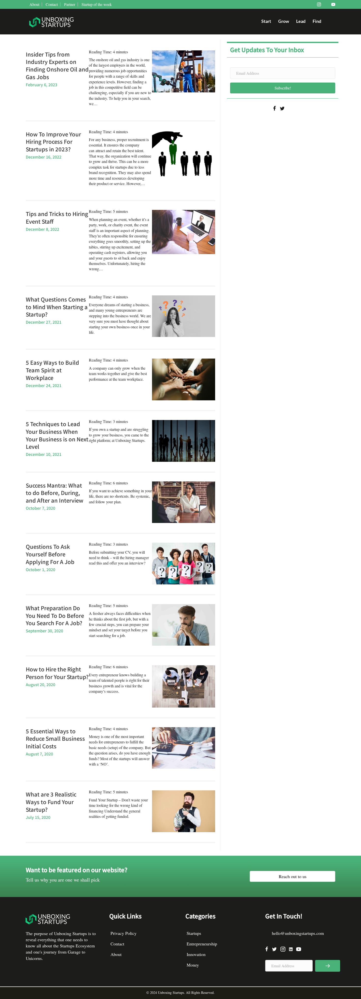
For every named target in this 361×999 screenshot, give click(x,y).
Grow (283, 21)
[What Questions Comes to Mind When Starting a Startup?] (183, 315)
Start (266, 21)
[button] (331, 23)
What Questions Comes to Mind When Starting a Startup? (57, 306)
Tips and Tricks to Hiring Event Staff (57, 217)
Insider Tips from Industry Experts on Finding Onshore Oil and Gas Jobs (57, 65)
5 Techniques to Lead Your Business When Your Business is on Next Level (57, 435)
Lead (300, 21)
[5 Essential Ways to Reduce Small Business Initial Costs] (183, 747)
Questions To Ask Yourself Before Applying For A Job (50, 553)
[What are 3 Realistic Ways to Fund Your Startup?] (183, 810)
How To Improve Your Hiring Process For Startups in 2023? (53, 141)
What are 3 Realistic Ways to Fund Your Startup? (51, 801)
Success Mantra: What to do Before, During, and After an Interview (54, 492)
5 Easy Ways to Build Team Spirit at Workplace (52, 369)
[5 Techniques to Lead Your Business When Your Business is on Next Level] (183, 440)
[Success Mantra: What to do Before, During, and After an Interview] (183, 501)
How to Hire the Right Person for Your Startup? (57, 672)
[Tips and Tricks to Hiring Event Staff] (183, 231)
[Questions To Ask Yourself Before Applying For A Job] (183, 563)
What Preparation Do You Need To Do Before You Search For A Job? (55, 615)
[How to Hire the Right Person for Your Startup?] (183, 685)
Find (317, 21)
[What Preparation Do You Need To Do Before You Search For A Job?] (183, 624)
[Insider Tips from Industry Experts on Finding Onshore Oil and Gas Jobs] (183, 70)
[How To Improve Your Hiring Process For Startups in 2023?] (183, 153)
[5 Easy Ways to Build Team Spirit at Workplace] (183, 379)
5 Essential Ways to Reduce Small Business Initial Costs (55, 738)
